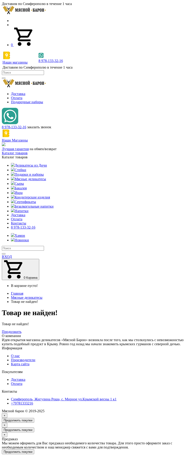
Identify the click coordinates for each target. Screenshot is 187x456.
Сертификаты (25, 202)
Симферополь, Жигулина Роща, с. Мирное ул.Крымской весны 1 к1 (64, 399)
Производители (23, 360)
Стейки (20, 170)
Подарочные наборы (27, 102)
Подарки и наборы (29, 174)
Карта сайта (20, 364)
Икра (19, 193)
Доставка (18, 94)
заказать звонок (39, 127)
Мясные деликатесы (30, 179)
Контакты (18, 223)
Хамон (20, 235)
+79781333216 (22, 403)
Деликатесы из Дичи (31, 165)
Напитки (22, 211)
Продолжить (11, 332)
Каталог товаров (15, 153)
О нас (15, 356)
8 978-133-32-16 (14, 127)
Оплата (16, 98)
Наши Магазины (15, 140)
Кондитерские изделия (32, 197)
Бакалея (21, 188)
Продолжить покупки (18, 420)
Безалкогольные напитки (34, 206)
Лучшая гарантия (15, 149)
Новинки (22, 240)
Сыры (19, 183)
